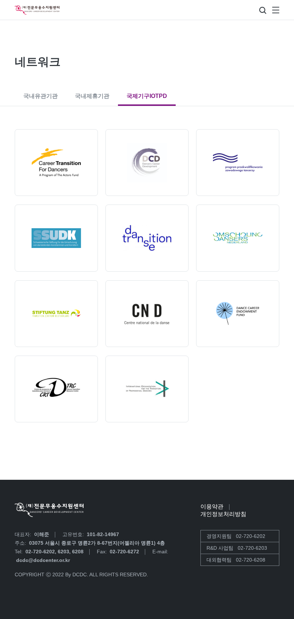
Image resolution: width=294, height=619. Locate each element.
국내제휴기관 (92, 96)
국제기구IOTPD (147, 96)
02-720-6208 (250, 560)
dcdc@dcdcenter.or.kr (43, 560)
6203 (63, 551)
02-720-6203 (252, 548)
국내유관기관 (40, 96)
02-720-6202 (40, 551)
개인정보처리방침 (223, 514)
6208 (78, 551)
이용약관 (211, 506)
